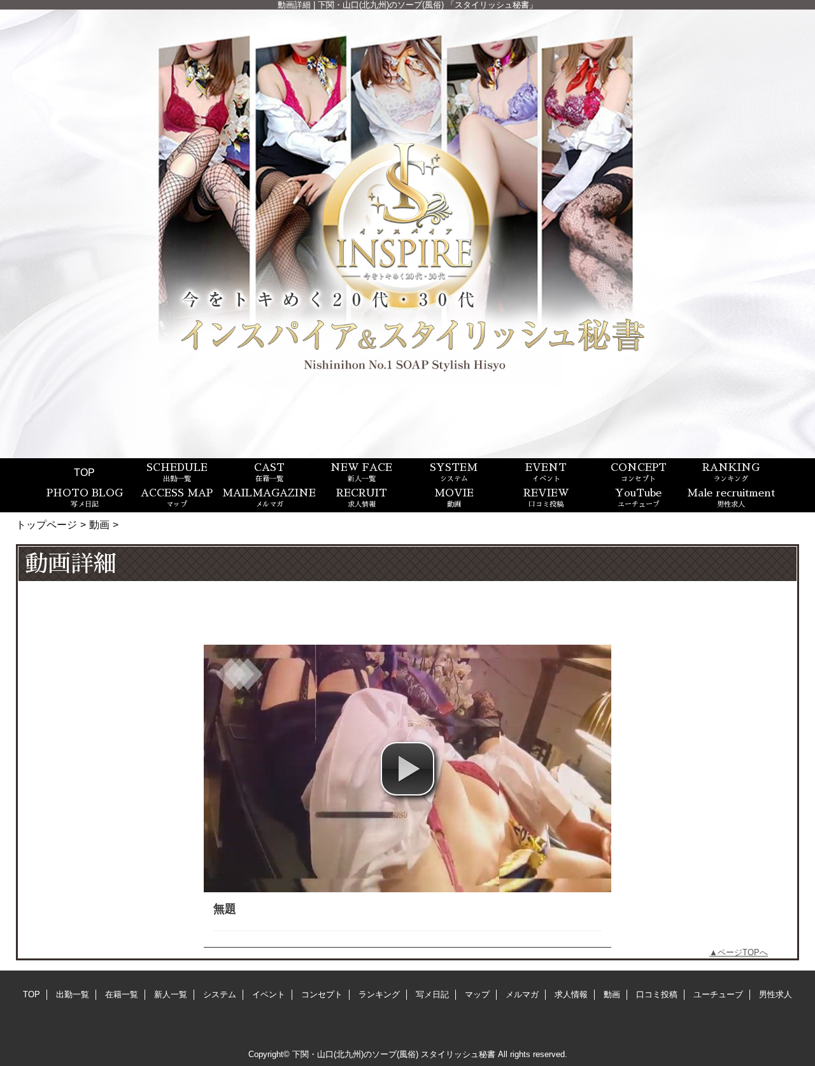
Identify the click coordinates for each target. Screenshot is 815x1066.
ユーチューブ (718, 994)
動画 (99, 524)
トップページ (46, 524)
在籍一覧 (121, 994)
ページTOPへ (743, 952)
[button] (407, 769)
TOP (84, 472)
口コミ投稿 (656, 994)
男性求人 (775, 994)
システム (219, 994)
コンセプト (322, 994)
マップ (477, 994)
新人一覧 (170, 994)
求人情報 (571, 994)
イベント (268, 994)
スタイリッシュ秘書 (458, 1054)
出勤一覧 (72, 994)
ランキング (379, 994)
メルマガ (522, 994)
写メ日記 (432, 994)
